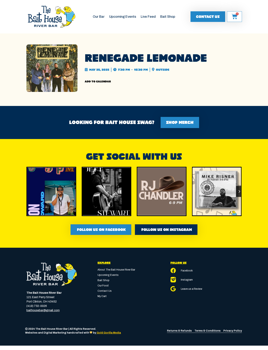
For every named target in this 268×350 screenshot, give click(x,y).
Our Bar (99, 16)
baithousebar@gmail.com (43, 310)
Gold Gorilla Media (109, 332)
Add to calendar (98, 81)
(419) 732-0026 (36, 305)
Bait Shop (167, 16)
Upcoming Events (122, 16)
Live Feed (148, 16)
